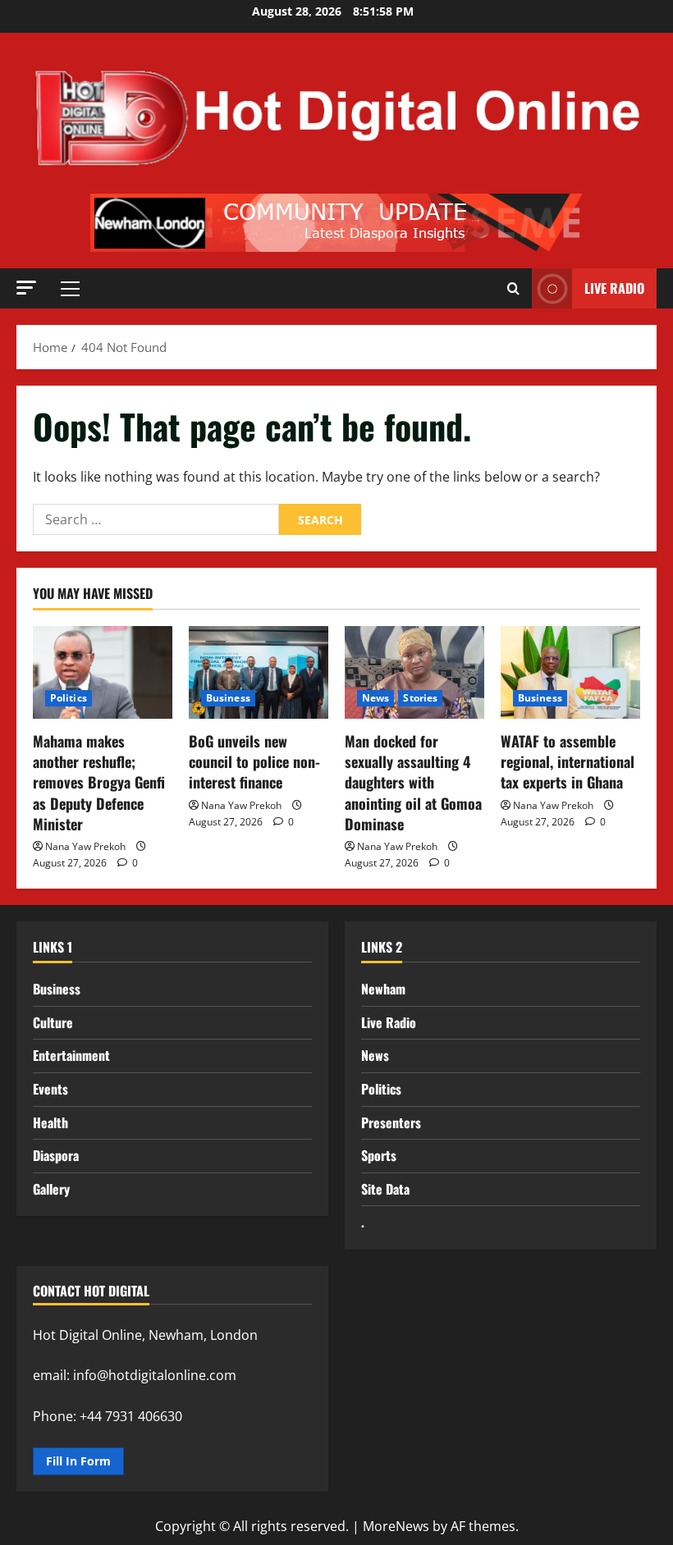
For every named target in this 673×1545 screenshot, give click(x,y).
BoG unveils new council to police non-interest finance (254, 761)
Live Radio (388, 1022)
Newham (383, 989)
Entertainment (71, 1055)
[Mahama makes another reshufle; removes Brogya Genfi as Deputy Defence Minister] (102, 672)
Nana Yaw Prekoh (85, 846)
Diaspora (56, 1155)
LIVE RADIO (614, 288)
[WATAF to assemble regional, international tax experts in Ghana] (570, 672)
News (375, 698)
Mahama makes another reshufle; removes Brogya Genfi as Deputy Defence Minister (99, 782)
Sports (378, 1155)
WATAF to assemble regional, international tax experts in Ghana (567, 761)
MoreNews (396, 1526)
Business (228, 698)
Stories (420, 698)
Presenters (391, 1122)
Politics (68, 698)
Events (50, 1089)
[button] (26, 288)
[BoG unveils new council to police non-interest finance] (258, 672)
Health (50, 1122)
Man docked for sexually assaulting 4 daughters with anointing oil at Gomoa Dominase (413, 782)
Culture (53, 1022)
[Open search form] (513, 288)
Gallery (51, 1189)
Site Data (385, 1189)
